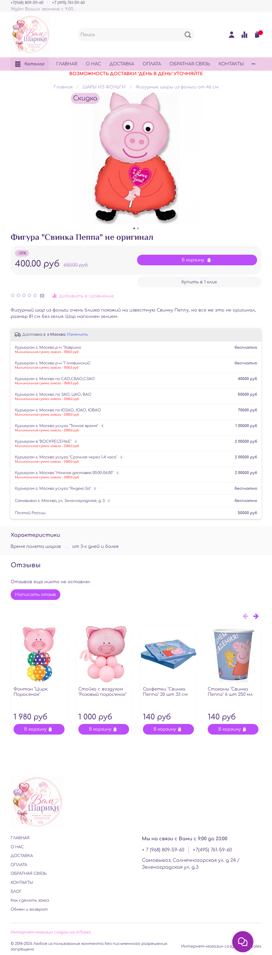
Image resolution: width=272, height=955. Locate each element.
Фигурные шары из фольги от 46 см (177, 87)
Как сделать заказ (30, 900)
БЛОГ (16, 891)
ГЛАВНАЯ (66, 64)
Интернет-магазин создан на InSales (221, 946)
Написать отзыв (35, 594)
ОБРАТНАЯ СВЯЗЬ (189, 64)
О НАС (93, 64)
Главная (63, 87)
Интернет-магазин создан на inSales (51, 932)
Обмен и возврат (29, 909)
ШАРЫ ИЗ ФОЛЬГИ (104, 87)
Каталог (34, 64)
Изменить (77, 334)
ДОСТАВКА (121, 64)
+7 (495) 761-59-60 (68, 3)
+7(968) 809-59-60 (27, 3)
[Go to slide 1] (134, 228)
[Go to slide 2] (138, 228)
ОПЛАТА (152, 64)
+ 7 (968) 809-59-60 (163, 849)
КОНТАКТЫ (231, 64)
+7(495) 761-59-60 (212, 849)
